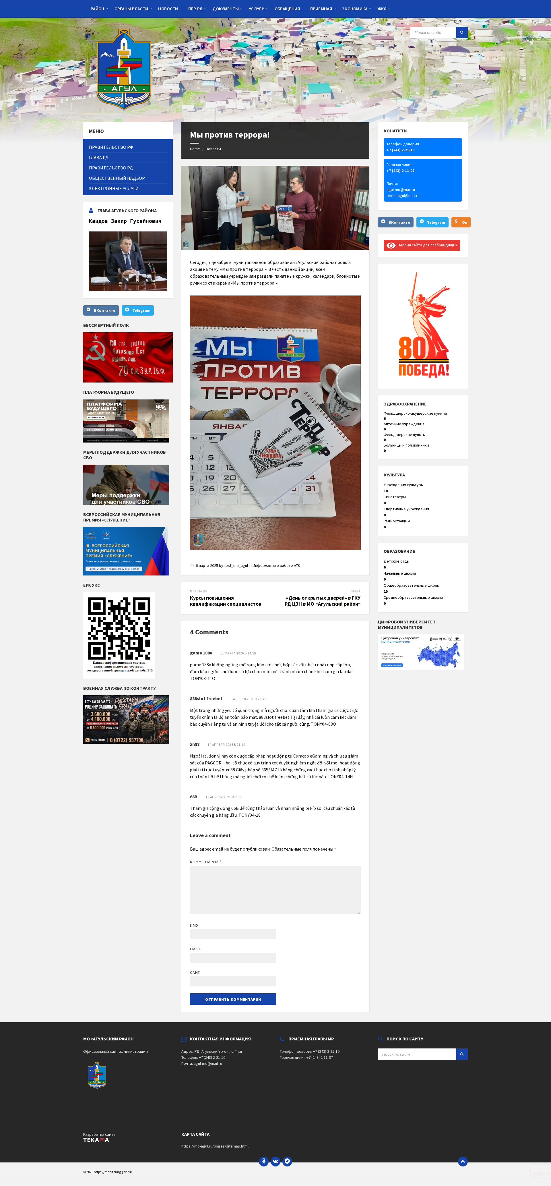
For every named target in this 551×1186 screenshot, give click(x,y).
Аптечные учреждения (404, 423)
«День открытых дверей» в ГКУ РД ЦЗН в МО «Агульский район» (322, 600)
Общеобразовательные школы (412, 585)
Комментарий (205, 861)
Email (195, 948)
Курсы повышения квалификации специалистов (225, 600)
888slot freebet (206, 698)
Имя (194, 925)
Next (355, 591)
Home (195, 148)
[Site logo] (126, 111)
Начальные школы (400, 573)
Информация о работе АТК (276, 565)
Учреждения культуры (404, 484)
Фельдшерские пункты (405, 434)
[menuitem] (97, 8)
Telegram (141, 310)
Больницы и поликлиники (406, 445)
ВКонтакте (104, 310)
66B (193, 796)
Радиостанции (397, 521)
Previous (198, 591)
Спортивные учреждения (406, 508)
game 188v (201, 653)
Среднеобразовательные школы (413, 597)
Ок (464, 222)
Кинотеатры (395, 496)
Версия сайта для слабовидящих (426, 245)
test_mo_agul (236, 565)
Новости (213, 148)
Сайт (195, 972)
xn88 (194, 744)
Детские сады (397, 561)
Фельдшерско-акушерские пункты (415, 413)
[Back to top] (463, 1161)
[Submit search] (462, 32)
